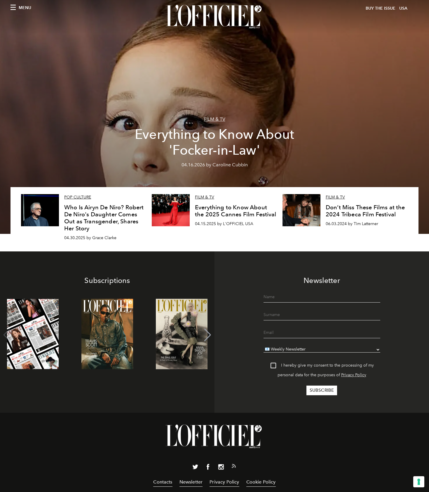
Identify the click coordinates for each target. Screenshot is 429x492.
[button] (208, 335)
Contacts (162, 482)
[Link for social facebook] (208, 468)
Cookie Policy (261, 482)
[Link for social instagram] (221, 468)
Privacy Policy (353, 374)
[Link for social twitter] (195, 468)
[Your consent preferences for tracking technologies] (418, 481)
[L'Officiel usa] (214, 17)
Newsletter (191, 482)
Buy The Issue (380, 8)
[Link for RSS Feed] (234, 467)
